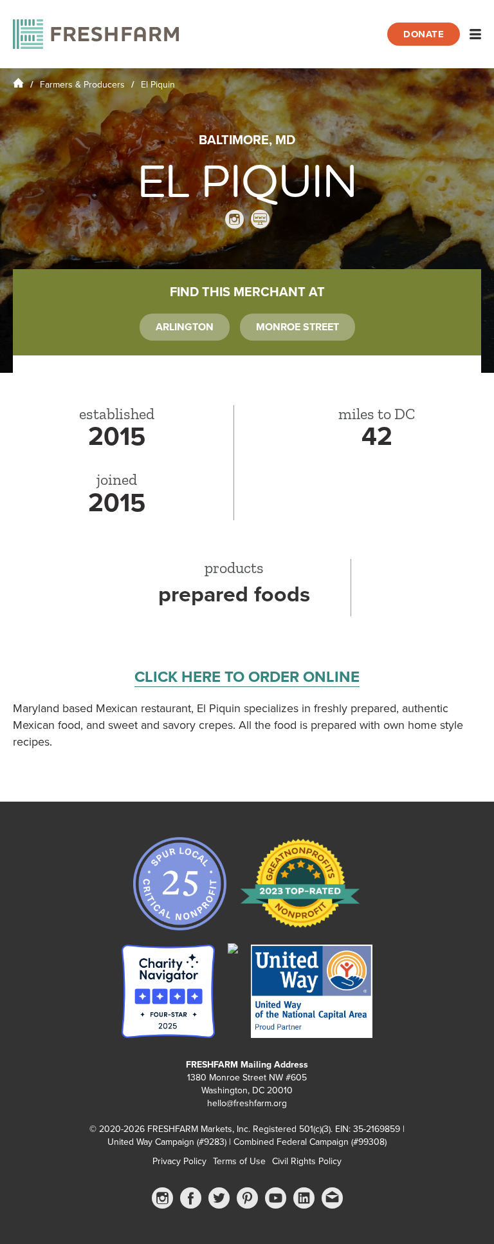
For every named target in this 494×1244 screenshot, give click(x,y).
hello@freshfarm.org (247, 1103)
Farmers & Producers (82, 84)
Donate (423, 34)
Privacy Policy (179, 1161)
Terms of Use (239, 1161)
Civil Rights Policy (307, 1161)
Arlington (185, 327)
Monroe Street (297, 327)
